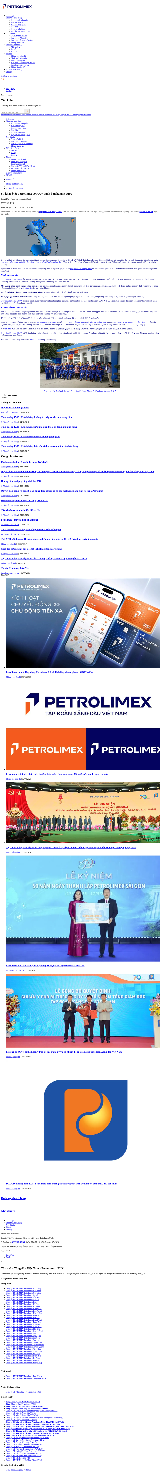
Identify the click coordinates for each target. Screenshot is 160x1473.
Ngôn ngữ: (5, 1251)
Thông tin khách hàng (14, 184)
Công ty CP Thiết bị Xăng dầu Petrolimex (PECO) (26, 1444)
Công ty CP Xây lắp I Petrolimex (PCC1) (22, 1447)
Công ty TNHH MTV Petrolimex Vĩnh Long (24, 1351)
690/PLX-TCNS (146, 212)
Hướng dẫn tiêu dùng (51, 115)
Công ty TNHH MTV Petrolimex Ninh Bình (24, 1327)
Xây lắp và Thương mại (20, 31)
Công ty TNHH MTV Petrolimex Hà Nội (22, 1304)
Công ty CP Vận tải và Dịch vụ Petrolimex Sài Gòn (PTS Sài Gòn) (33, 1424)
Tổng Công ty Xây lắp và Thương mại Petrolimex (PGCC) (30, 1435)
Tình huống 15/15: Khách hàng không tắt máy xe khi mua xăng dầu (36, 417)
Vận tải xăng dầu (17, 22)
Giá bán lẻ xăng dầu (9, 76)
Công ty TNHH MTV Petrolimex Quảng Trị (23, 1336)
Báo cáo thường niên (19, 38)
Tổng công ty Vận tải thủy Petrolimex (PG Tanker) (27, 1409)
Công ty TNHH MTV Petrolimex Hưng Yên (24, 1309)
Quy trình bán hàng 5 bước (50, 212)
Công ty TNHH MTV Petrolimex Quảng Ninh (24, 1333)
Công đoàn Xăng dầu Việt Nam (18, 1470)
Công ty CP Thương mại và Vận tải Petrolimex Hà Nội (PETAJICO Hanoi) (37, 1431)
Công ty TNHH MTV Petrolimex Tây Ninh (23, 1349)
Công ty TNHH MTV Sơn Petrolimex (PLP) (24, 1456)
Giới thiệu (10, 15)
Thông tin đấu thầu (18, 67)
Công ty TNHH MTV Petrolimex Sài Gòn (23, 1338)
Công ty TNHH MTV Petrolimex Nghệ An (23, 1324)
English (9, 91)
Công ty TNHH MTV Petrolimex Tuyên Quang (25, 1347)
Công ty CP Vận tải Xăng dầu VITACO (22, 1415)
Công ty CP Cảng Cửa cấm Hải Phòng (21, 1420)
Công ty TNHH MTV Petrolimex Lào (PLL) (24, 1376)
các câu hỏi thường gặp (96, 322)
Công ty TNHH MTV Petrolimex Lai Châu (23, 1315)
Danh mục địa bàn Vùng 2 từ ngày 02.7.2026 (24, 462)
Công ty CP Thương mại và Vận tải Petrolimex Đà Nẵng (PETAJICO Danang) (38, 1429)
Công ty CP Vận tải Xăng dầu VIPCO (21, 1413)
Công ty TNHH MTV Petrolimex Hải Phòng (24, 1311)
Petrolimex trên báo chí (20, 65)
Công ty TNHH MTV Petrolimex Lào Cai (23, 1318)
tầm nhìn (7, 329)
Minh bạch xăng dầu (19, 58)
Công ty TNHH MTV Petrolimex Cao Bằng (23, 1293)
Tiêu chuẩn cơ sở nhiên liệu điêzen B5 (20, 510)
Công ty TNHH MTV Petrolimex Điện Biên (23, 1356)
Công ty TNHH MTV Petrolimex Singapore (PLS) (26, 1378)
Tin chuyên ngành (18, 60)
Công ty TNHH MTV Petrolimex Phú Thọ (23, 1329)
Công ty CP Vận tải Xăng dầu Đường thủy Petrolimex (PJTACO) (32, 1411)
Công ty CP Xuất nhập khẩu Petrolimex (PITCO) (25, 1451)
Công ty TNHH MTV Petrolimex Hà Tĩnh (23, 1306)
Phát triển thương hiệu (9, 412)
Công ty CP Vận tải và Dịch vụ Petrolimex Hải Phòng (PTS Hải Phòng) (34, 1417)
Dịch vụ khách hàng (14, 69)
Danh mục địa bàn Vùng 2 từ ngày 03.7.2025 (24, 500)
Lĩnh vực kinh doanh (22, 115)
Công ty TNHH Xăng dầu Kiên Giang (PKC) (24, 1460)
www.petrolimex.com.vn (46, 322)
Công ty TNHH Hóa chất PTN (18, 1458)
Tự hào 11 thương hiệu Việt (15, 568)
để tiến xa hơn (35, 339)
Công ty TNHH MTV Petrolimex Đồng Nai (23, 1360)
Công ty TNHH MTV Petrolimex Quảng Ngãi (24, 1331)
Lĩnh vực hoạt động (14, 18)
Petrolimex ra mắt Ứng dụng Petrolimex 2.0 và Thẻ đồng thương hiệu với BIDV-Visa (49, 672)
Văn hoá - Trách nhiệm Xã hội (23, 63)
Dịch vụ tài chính (18, 29)
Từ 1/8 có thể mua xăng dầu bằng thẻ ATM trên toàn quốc (31, 529)
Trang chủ (10, 179)
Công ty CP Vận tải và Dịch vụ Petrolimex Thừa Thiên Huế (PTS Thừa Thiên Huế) (40, 1426)
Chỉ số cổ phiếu (37, 115)
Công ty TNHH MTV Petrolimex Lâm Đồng (24, 1320)
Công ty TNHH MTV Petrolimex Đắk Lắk (23, 1353)
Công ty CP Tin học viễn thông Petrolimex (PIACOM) (27, 1438)
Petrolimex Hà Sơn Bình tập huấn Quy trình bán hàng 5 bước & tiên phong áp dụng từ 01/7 (80, 391)
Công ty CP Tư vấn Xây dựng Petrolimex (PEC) (25, 1440)
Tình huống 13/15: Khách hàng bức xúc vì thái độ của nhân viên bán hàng (39, 446)
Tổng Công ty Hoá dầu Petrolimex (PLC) (23, 1402)
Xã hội (13, 49)
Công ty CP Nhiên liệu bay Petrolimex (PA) (23, 1392)
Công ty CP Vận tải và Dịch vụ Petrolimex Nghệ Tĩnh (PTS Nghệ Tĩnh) (35, 1422)
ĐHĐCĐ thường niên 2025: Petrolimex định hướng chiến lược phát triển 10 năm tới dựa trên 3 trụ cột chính (61, 1183)
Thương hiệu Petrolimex (81, 115)
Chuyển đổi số (66, 115)
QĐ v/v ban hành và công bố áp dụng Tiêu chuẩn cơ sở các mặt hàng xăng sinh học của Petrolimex (52, 491)
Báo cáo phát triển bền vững (22, 40)
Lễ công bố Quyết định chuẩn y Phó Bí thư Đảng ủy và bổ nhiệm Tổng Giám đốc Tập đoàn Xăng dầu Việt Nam (64, 1051)
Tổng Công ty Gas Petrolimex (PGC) (21, 1404)
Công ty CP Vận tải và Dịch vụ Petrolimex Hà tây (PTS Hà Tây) (32, 1433)
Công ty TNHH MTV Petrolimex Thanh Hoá (24, 1342)
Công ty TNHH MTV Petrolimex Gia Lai (22, 1300)
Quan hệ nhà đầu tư (19, 36)
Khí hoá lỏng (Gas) (18, 24)
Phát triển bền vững (14, 45)
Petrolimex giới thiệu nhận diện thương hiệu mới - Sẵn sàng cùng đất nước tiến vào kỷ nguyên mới (57, 774)
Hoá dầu (14, 27)
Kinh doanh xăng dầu (19, 20)
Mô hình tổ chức (7, 115)
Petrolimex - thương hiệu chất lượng (19, 519)
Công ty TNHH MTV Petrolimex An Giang (23, 1288)
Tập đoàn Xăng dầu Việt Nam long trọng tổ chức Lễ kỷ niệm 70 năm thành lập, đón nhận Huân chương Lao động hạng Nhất (71, 847)
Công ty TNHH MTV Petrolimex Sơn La (22, 1340)
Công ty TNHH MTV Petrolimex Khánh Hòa (24, 1313)
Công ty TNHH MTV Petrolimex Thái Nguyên (25, 1345)
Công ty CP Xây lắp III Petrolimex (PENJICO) (24, 1449)
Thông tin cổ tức (17, 42)
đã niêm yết (27, 288)
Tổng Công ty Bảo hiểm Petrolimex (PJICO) (24, 1406)
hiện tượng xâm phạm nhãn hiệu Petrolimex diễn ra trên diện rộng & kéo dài (31, 262)
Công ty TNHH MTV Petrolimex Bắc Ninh (23, 1291)
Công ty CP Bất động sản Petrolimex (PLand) (24, 1453)
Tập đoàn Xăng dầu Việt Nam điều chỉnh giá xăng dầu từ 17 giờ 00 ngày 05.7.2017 (44, 558)
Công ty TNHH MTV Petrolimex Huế (21, 1302)
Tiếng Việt (10, 89)
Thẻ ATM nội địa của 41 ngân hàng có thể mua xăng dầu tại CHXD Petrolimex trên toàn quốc (49, 539)
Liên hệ (9, 72)
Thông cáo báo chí (18, 56)
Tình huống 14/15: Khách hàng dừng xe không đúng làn (30, 436)
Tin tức (9, 54)
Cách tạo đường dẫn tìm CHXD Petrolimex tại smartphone (31, 549)
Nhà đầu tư (10, 33)
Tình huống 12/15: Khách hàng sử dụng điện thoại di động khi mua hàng (39, 427)
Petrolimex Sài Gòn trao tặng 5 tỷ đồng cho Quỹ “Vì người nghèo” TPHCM (45, 965)
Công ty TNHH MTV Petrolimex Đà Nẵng (23, 1358)
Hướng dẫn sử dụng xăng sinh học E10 (21, 481)
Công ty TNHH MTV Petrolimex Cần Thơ (23, 1297)
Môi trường (15, 47)
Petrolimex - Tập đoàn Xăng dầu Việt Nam (131, 322)
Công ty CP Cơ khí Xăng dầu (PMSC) (21, 1442)
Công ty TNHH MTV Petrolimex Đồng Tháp (24, 1362)
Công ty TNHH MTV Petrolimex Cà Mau (23, 1295)
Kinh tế (14, 51)
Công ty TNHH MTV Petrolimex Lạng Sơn (23, 1322)
